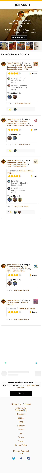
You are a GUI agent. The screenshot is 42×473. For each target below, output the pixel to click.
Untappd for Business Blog (21, 409)
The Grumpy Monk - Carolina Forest (18, 270)
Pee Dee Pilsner (12, 121)
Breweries (21, 414)
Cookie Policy (21, 445)
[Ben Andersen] (15, 109)
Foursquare (21, 26)
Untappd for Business (21, 404)
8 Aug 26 (9, 206)
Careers (21, 429)
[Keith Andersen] (19, 212)
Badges (21, 418)
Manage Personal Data (21, 452)
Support (21, 426)
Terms (21, 437)
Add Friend (20, 37)
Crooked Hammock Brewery (18, 66)
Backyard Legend (13, 65)
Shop (21, 422)
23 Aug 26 (9, 103)
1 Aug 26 (9, 290)
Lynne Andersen (12, 63)
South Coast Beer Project (16, 164)
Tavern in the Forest (27, 309)
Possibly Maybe (12, 302)
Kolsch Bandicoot (13, 267)
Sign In (21, 393)
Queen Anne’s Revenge (15, 162)
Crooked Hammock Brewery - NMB (19, 68)
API (21, 433)
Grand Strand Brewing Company (16, 122)
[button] (36, 363)
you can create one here (28, 386)
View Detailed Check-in (22, 103)
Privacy (21, 441)
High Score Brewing (16, 268)
